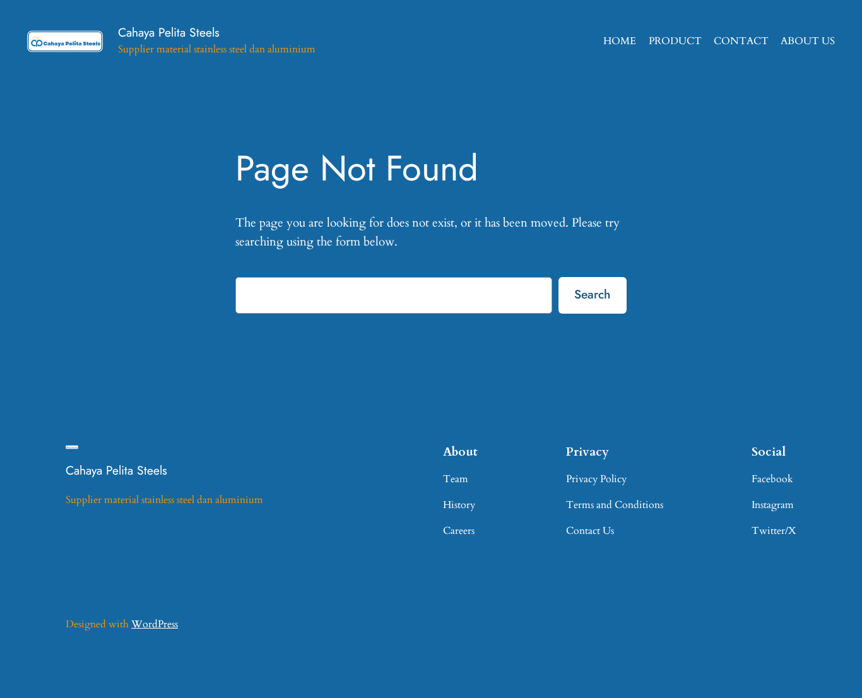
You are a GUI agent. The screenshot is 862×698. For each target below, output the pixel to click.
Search (592, 294)
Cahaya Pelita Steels (169, 32)
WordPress (154, 624)
